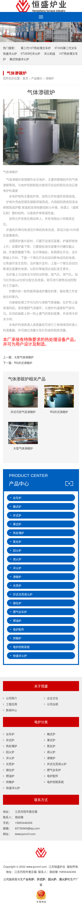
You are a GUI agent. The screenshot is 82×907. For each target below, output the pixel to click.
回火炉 (17, 550)
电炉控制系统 (21, 647)
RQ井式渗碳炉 (23, 363)
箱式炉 (17, 506)
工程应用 (11, 704)
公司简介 (11, 698)
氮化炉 (17, 542)
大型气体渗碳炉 (24, 357)
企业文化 (52, 698)
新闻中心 (11, 710)
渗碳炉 (50, 78)
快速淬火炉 (20, 656)
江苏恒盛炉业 (41, 6)
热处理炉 (18, 533)
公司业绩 (52, 704)
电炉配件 (18, 629)
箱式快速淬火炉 (19, 59)
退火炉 (17, 559)
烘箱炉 (17, 638)
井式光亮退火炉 (22, 594)
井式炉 (17, 515)
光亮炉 (17, 585)
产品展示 (36, 78)
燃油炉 (17, 620)
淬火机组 (49, 53)
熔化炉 (17, 603)
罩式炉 (17, 524)
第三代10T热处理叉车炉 (36, 48)
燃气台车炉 (20, 612)
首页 (25, 78)
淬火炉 (17, 568)
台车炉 (17, 498)
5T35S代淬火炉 (30, 53)
